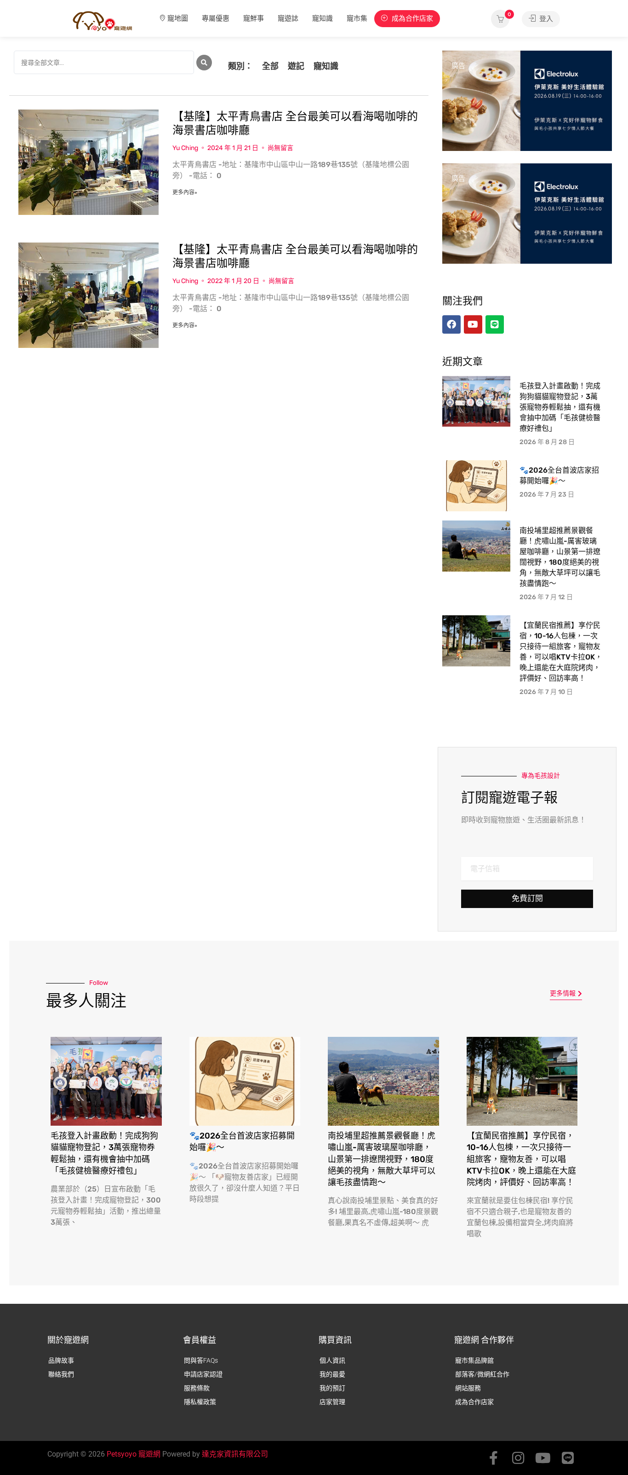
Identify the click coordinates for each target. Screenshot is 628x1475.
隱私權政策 (200, 1402)
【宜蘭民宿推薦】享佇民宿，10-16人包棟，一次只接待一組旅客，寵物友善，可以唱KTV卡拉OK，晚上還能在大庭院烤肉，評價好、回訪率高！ (521, 1159)
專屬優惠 (215, 18)
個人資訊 (332, 1360)
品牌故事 (61, 1360)
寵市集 (357, 18)
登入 (545, 19)
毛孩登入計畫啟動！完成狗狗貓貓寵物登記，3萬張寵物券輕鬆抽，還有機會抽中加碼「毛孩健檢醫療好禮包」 (560, 407)
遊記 (296, 66)
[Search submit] (204, 62)
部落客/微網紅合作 (482, 1374)
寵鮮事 (253, 18)
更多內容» (184, 192)
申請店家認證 (203, 1374)
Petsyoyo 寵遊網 (133, 1454)
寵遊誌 (288, 18)
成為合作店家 (411, 18)
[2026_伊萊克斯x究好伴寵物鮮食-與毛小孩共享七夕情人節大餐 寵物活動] (527, 100)
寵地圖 (177, 18)
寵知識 (322, 18)
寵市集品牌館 (474, 1360)
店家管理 (332, 1402)
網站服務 (468, 1388)
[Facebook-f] (493, 1458)
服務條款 (197, 1388)
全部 (270, 66)
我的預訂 (332, 1388)
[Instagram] (518, 1458)
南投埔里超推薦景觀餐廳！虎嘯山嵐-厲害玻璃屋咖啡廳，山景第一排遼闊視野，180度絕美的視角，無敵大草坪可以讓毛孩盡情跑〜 (381, 1159)
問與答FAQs (201, 1360)
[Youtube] (543, 1458)
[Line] (567, 1458)
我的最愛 (332, 1374)
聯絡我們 (61, 1374)
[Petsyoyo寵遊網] (102, 20)
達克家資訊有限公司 (235, 1454)
